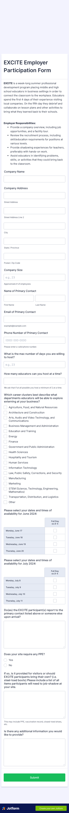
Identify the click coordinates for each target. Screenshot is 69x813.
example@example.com (15, 326)
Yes (11, 660)
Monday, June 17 (14, 530)
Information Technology (23, 467)
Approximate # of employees (17, 284)
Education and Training (22, 431)
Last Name (41, 305)
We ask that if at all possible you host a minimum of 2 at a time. (33, 387)
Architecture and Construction (27, 412)
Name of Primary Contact (20, 291)
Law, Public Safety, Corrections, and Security (35, 473)
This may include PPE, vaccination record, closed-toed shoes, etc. (33, 722)
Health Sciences (18, 452)
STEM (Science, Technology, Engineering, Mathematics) (33, 490)
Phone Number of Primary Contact (26, 332)
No (10, 665)
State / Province (11, 247)
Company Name (14, 171)
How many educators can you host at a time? (33, 373)
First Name (9, 305)
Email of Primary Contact (20, 312)
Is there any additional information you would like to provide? (33, 733)
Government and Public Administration (31, 446)
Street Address (11, 202)
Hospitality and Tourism (23, 457)
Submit (34, 777)
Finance (13, 441)
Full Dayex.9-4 (55, 522)
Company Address (16, 188)
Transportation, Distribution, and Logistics (33, 496)
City (6, 232)
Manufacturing (17, 478)
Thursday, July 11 (14, 601)
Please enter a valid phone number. (20, 346)
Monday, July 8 (13, 580)
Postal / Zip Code (12, 263)
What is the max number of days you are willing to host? (34, 355)
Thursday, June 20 (15, 551)
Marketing (15, 483)
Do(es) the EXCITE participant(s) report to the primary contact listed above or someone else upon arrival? (33, 613)
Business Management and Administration (34, 425)
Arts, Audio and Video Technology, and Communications (32, 419)
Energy (13, 436)
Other (12, 502)
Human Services (18, 462)
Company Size (13, 270)
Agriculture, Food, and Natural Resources (33, 407)
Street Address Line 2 (14, 217)
